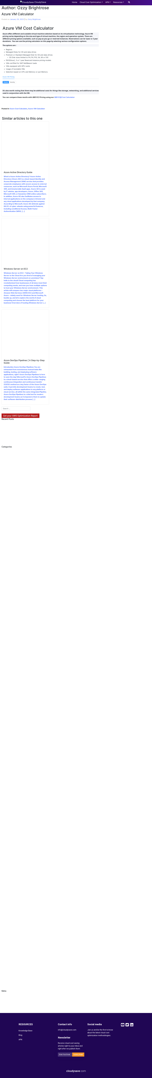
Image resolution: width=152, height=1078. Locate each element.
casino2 (6, 593)
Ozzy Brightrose (34, 19)
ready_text (7, 892)
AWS (5, 518)
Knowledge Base (25, 1031)
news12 (6, 798)
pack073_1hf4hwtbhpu (13, 825)
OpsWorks (7, 821)
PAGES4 (6, 852)
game (5, 714)
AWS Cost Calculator (12, 527)
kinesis (6, 763)
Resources (117, 2)
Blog (20, 1035)
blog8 (5, 576)
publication (8, 870)
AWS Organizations (11, 536)
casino (6, 585)
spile (5, 945)
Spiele (5, 936)
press (5, 861)
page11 (6, 829)
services (6, 914)
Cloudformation (10, 634)
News (5, 794)
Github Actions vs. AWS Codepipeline (19, 441)
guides (6, 736)
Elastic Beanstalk (10, 687)
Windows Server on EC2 (13, 428)
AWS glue (7, 531)
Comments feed (10, 1004)
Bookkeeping (9, 580)
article (6, 487)
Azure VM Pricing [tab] (8, 77)
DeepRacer (8, 656)
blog (5, 558)
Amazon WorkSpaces (12, 473)
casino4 (6, 602)
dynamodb (8, 669)
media (5, 780)
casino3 (6, 598)
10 (4, 455)
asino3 (6, 509)
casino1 (6, 589)
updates (6, 972)
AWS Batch (8, 522)
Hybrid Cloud (9, 740)
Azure (5, 540)
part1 (5, 856)
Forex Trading (9, 709)
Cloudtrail (7, 638)
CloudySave (40, 2)
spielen (6, 941)
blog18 (6, 571)
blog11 (6, 562)
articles (6, 500)
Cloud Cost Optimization (90, 2)
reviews (6, 905)
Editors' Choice (9, 682)
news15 (6, 803)
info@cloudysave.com (67, 1030)
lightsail (6, 776)
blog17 (6, 567)
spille (5, 954)
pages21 (6, 847)
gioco (5, 731)
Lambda (6, 772)
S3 (4, 910)
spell (5, 927)
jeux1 (5, 758)
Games (6, 718)
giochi (5, 727)
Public (5, 865)
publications (8, 874)
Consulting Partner (11, 647)
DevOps (6, 665)
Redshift (7, 896)
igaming (6, 749)
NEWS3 (6, 812)
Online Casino (9, 816)
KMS (5, 767)
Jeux (5, 754)
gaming (6, 723)
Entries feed (8, 1000)
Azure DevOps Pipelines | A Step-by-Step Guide (24, 432)
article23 (7, 495)
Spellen (6, 932)
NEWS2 (6, 807)
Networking (8, 789)
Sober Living (8, 923)
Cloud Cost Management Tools (16, 625)
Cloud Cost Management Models (17, 620)
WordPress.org (9, 1008)
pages (5, 834)
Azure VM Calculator (18, 14)
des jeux (6, 660)
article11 (6, 491)
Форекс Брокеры (11, 985)
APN (107, 2)
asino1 (6, 504)
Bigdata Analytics (10, 553)
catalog (6, 616)
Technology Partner (12, 959)
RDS (5, 887)
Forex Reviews (9, 705)
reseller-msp (8, 901)
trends (6, 963)
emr (5, 700)
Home (74, 2)
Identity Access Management (16, 745)
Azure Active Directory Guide (15, 423)
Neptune (7, 785)
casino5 (6, 607)
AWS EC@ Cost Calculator (64, 97)
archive (6, 482)
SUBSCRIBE (78, 1054)
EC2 (5, 678)
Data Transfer (9, 651)
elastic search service (12, 696)
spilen (5, 950)
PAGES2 (6, 843)
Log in (6, 995)
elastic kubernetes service (14, 691)
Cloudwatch (8, 642)
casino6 (6, 611)
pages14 (7, 838)
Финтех (6, 981)
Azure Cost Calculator (18, 109)
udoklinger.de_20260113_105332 (17, 967)
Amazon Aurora (10, 469)
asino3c (6, 513)
